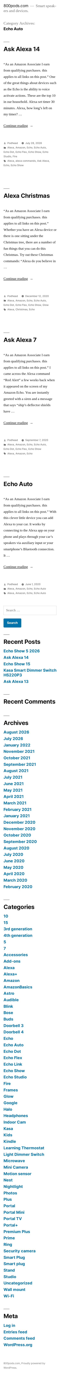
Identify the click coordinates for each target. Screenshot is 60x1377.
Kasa (8, 1128)
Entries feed (15, 1332)
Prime (9, 1238)
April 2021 (14, 796)
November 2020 (19, 828)
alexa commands (26, 160)
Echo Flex (21, 151)
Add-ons (12, 961)
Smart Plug (14, 1257)
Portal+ (11, 1225)
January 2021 (17, 815)
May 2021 (13, 790)
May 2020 (13, 867)
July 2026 (13, 738)
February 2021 (18, 809)
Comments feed (19, 1338)
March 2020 (15, 880)
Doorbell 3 (14, 1025)
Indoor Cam (15, 1122)
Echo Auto (40, 147)
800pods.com (16, 5)
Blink (8, 1006)
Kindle (10, 1141)
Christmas (22, 309)
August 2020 (16, 848)
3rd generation (18, 929)
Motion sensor (17, 1173)
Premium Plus (17, 1231)
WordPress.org (18, 1344)
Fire (15, 156)
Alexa (10, 147)
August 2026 (16, 732)
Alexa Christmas (27, 195)
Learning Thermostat (24, 1148)
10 (6, 916)
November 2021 (19, 751)
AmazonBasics (18, 987)
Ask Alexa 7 (20, 339)
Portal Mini (14, 1212)
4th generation (18, 935)
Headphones (16, 1115)
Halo (8, 1109)
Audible (11, 999)
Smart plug (14, 1263)
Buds (8, 1019)
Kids (8, 1135)
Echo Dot (9, 151)
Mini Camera (16, 1167)
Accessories (16, 954)
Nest (8, 1180)
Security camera (20, 1251)
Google (10, 1102)
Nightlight (13, 1186)
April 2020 (14, 873)
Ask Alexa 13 (16, 681)
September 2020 (20, 841)
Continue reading (18, 125)
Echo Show (34, 151)
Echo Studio (15, 1077)
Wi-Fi (9, 1296)
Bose (8, 1012)
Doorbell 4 (14, 1032)
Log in (9, 1325)
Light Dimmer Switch (24, 1154)
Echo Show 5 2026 (22, 651)
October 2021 (17, 758)
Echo (29, 147)
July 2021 (13, 777)
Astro (9, 993)
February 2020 (18, 886)
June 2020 (14, 861)
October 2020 (17, 835)
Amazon (20, 147)
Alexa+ (10, 974)
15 (6, 922)
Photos (10, 1193)
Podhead (12, 143)
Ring (8, 1244)
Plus (8, 1199)
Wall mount (14, 1289)
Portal (9, 1205)
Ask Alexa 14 (22, 49)
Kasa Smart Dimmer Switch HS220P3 (30, 672)
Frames (11, 1090)
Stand (9, 1270)
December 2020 (19, 822)
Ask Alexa (43, 160)
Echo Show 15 (17, 664)
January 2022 (17, 745)
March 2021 (15, 803)
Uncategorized (18, 1283)
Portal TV (13, 1218)
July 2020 (13, 854)
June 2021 (14, 783)
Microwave (14, 1160)
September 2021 (20, 764)
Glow (46, 304)
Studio (10, 1276)
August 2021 (16, 770)
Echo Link (13, 1064)
